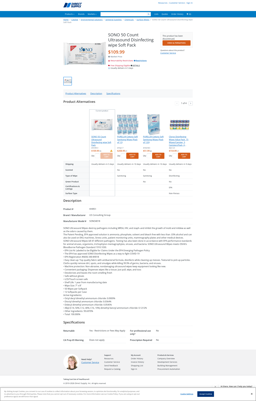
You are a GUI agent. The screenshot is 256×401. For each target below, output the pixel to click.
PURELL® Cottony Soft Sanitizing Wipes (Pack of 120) (153, 139)
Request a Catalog (112, 369)
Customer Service (177, 3)
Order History (137, 358)
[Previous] (177, 103)
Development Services (167, 362)
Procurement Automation (168, 369)
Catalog (74, 19)
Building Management (167, 365)
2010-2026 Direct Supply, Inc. (78, 383)
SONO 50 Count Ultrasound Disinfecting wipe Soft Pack (101, 140)
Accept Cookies (205, 394)
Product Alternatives (75, 93)
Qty (92, 155)
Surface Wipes (143, 19)
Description (96, 93)
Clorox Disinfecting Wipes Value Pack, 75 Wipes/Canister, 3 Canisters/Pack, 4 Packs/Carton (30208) (179, 141)
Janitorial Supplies (113, 19)
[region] (128, 394)
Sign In (190, 3)
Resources (162, 3)
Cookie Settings (186, 394)
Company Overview (166, 358)
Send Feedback (111, 365)
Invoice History (137, 362)
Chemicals (129, 19)
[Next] (191, 103)
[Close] (252, 394)
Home (66, 19)
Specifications (113, 93)
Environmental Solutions (92, 19)
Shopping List (137, 365)
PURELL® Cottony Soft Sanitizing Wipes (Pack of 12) (127, 139)
